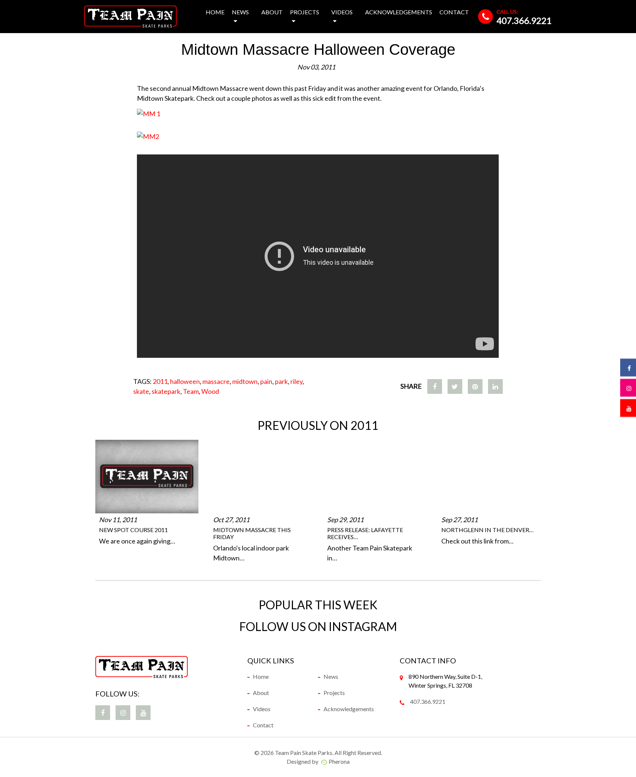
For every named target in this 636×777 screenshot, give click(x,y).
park (281, 381)
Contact (454, 11)
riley (296, 381)
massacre (216, 381)
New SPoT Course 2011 (133, 529)
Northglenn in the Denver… (487, 529)
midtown (245, 381)
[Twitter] (455, 386)
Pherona (339, 761)
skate (141, 391)
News (240, 11)
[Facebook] (434, 386)
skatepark (166, 391)
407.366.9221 (524, 20)
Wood (210, 391)
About (272, 11)
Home (215, 11)
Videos (342, 11)
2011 (160, 381)
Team (191, 391)
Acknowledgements (398, 11)
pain (266, 381)
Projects (304, 11)
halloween (185, 381)
